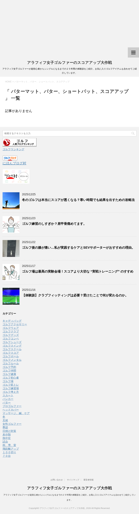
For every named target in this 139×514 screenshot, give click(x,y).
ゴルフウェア (11, 327)
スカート (8, 395)
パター (7, 402)
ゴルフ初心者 (11, 377)
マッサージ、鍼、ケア (16, 413)
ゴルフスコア (11, 352)
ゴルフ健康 (9, 374)
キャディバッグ (12, 320)
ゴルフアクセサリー (15, 324)
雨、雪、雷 (9, 445)
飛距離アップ (11, 448)
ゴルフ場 (8, 381)
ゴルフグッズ (11, 335)
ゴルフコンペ (11, 338)
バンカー (8, 399)
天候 (5, 420)
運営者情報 (88, 480)
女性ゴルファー (12, 423)
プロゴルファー (12, 406)
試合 (5, 441)
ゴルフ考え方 (11, 391)
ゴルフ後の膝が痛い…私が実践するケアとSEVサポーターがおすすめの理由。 (78, 247)
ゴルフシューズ (12, 342)
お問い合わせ (57, 480)
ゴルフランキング (13, 149)
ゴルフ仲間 (9, 370)
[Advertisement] (69, 23)
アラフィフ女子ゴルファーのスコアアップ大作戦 (69, 62)
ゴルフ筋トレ (11, 384)
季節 (5, 427)
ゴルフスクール (12, 349)
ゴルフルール (11, 363)
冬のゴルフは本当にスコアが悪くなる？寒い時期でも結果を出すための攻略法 (78, 200)
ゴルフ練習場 (11, 388)
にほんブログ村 (14, 163)
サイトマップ (73, 480)
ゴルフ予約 (9, 367)
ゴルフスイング (12, 345)
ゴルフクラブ (11, 331)
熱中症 (7, 438)
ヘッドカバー (11, 409)
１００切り (9, 452)
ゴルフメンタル (12, 359)
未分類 (7, 434)
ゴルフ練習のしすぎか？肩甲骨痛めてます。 (54, 223)
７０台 (7, 455)
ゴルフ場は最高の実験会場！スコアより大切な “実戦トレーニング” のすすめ (77, 271)
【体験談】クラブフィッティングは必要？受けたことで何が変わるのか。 (77, 295)
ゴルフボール (11, 356)
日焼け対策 (9, 431)
